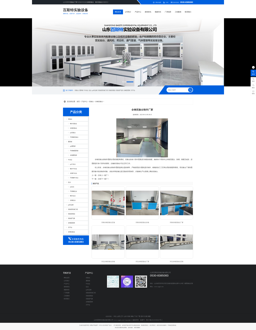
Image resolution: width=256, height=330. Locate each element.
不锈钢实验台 (74, 137)
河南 (128, 316)
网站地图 (158, 2)
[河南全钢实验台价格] (142, 202)
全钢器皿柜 (126, 90)
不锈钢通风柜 (74, 150)
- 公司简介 (66, 280)
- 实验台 (87, 277)
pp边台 (72, 187)
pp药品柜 (95, 90)
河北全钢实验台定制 (176, 261)
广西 (138, 316)
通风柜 (81, 90)
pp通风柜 (73, 146)
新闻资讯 (148, 12)
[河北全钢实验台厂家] (142, 242)
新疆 (149, 316)
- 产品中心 (66, 283)
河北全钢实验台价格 (108, 261)
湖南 (132, 316)
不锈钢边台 (73, 191)
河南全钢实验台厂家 (176, 222)
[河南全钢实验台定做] (108, 202)
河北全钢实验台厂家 (142, 261)
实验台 (77, 90)
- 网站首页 (66, 277)
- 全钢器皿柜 (89, 302)
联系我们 (188, 12)
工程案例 (178, 12)
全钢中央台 (73, 173)
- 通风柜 (87, 280)
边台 (90, 90)
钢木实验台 (73, 123)
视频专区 (158, 12)
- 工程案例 (66, 296)
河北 (115, 316)
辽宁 (121, 316)
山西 (118, 316)
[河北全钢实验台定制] (176, 242)
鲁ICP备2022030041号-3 (154, 320)
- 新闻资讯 (66, 286)
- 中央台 (87, 283)
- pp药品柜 (88, 290)
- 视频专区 (66, 290)
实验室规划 (111, 90)
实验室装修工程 (103, 90)
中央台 (86, 90)
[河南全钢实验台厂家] (176, 202)
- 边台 (87, 286)
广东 (135, 316)
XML (167, 2)
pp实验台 (73, 132)
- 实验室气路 (89, 299)
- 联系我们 (66, 299)
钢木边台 (73, 196)
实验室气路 (119, 90)
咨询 (253, 74)
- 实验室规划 (89, 296)
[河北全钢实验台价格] (108, 242)
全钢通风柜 (73, 155)
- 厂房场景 (66, 293)
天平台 (133, 90)
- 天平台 (87, 305)
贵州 (142, 316)
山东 (125, 316)
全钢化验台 (71, 232)
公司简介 (128, 12)
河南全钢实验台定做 (108, 222)
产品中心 (138, 12)
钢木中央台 (73, 169)
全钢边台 (73, 200)
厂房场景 (168, 12)
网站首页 (118, 12)
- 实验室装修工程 (90, 293)
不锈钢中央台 (74, 178)
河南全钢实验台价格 (142, 222)
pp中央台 (73, 164)
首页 (78, 101)
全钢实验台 (99, 101)
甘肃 (145, 316)
